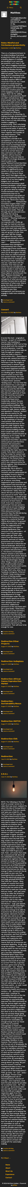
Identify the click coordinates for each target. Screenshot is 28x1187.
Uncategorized (7, 300)
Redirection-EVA (9, 739)
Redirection (7, 756)
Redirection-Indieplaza (12, 661)
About (8, 1168)
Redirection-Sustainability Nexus (11, 702)
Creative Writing (8, 631)
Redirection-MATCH (11, 721)
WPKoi (15, 1185)
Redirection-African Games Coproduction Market (11, 681)
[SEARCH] (20, 7)
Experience (10, 1174)
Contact (9, 1178)
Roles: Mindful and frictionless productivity (13, 44)
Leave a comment (8, 302)
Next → (8, 1158)
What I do (9, 1171)
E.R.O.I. (4, 774)
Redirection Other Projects (10, 642)
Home (8, 1165)
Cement (5, 309)
